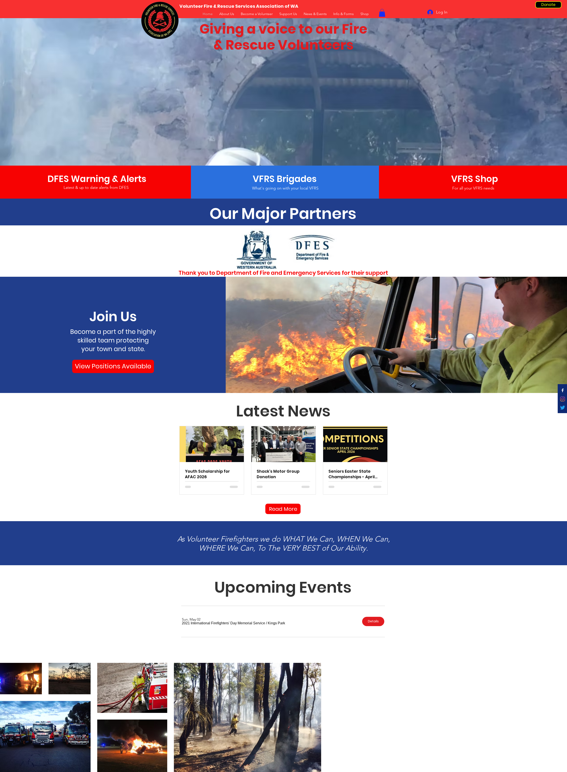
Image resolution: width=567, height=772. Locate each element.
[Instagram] (562, 399)
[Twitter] (562, 407)
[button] (223, 623)
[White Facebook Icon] (562, 390)
